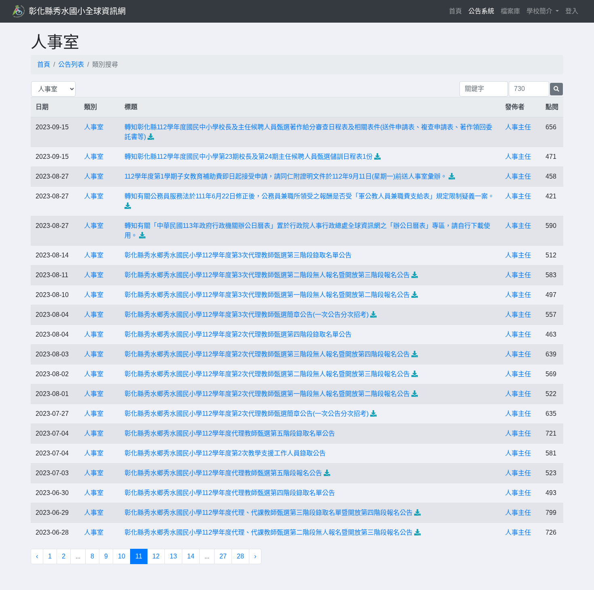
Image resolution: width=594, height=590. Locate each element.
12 (156, 556)
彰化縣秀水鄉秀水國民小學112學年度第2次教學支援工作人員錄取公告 (225, 453)
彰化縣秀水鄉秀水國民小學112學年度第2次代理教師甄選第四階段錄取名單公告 (238, 334)
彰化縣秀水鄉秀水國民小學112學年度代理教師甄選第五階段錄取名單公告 (229, 433)
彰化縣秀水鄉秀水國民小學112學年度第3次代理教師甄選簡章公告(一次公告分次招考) (246, 314)
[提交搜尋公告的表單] (556, 89)
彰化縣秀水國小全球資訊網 (77, 11)
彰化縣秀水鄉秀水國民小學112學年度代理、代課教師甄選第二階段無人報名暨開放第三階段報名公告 (268, 532)
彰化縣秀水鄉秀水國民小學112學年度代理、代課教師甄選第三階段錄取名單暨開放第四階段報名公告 (268, 512)
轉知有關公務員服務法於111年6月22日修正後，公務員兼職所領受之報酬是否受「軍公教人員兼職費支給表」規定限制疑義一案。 (309, 196)
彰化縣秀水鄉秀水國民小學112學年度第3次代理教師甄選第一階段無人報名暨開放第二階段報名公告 (267, 294)
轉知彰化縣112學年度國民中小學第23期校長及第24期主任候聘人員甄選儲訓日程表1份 (248, 156)
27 (223, 556)
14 (190, 556)
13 (173, 556)
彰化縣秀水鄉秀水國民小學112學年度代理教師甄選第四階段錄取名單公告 (229, 492)
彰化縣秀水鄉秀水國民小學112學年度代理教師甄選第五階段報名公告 (223, 473)
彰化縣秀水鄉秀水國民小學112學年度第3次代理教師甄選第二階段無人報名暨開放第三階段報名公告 (267, 275)
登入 (571, 11)
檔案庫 (510, 11)
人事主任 (518, 127)
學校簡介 (540, 11)
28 (240, 556)
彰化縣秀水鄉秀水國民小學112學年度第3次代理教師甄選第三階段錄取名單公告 (238, 255)
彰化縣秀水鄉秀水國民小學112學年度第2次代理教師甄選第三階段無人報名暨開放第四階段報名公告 (267, 354)
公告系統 (481, 11)
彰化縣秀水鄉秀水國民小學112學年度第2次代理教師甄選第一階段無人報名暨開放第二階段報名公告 (267, 393)
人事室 (93, 127)
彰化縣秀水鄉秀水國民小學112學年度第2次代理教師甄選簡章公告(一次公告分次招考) (246, 413)
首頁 (457, 11)
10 (121, 556)
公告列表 (71, 64)
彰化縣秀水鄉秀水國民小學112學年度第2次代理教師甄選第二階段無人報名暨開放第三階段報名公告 (267, 374)
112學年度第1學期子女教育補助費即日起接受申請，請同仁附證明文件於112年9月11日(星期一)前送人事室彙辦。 (285, 176)
